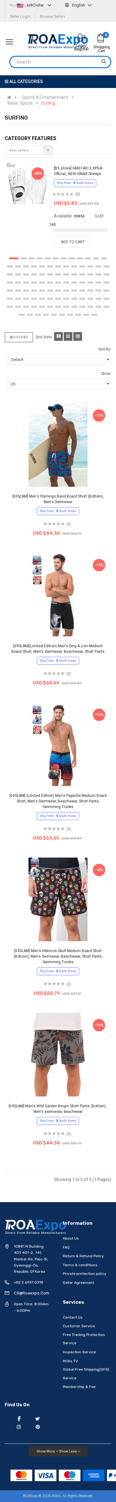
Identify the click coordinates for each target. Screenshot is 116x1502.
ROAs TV (70, 1361)
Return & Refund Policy (83, 1256)
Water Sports (20, 103)
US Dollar (35, 5)
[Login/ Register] (81, 38)
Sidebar (20, 337)
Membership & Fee (79, 1387)
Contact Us (73, 1317)
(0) (77, 194)
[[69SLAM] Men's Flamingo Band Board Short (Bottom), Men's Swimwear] (58, 445)
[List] (68, 336)
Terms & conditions (80, 1265)
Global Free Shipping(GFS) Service (86, 1373)
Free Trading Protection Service (84, 1339)
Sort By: (104, 349)
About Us (71, 1238)
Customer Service (79, 1326)
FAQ (66, 1247)
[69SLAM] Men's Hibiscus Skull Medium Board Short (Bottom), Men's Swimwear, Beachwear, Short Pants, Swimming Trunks (58, 956)
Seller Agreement (78, 1282)
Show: (106, 373)
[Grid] (58, 336)
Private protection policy (84, 1273)
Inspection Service (79, 1352)
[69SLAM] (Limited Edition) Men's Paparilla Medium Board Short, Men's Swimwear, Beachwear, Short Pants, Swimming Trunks (58, 801)
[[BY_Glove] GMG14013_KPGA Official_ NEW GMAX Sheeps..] (27, 184)
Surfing (48, 103)
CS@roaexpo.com (31, 1293)
